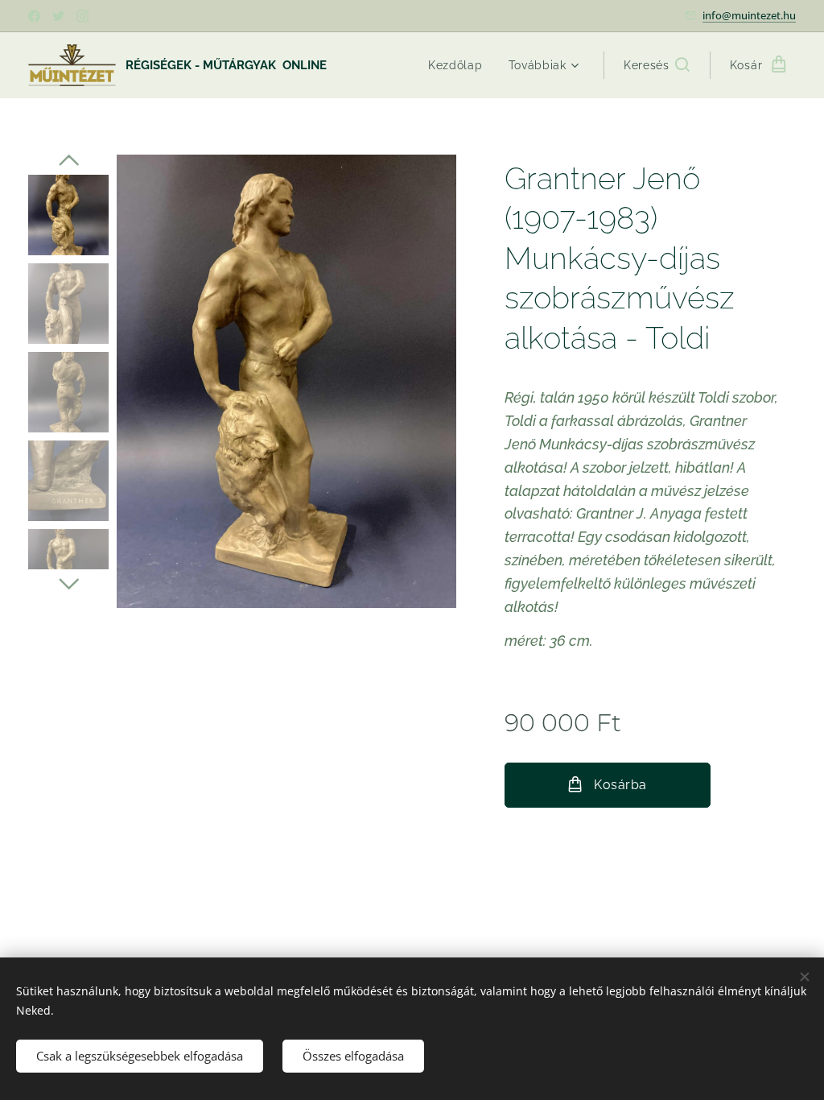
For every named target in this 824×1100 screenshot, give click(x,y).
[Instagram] (82, 16)
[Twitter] (58, 16)
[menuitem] (460, 65)
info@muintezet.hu (749, 15)
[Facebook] (34, 16)
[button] (657, 65)
